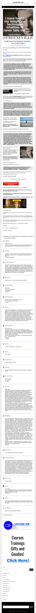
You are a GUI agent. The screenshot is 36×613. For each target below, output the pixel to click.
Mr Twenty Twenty (22, 45)
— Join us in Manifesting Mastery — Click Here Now (11, 184)
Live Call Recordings (6, 583)
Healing (4, 577)
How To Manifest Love (6, 579)
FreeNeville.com (18, 2)
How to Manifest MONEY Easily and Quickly (9, 581)
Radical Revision (17, 96)
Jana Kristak (7, 449)
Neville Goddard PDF (6, 591)
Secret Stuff (4, 593)
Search (4, 567)
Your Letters (4, 599)
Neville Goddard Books (6, 587)
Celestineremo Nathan (8, 457)
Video (3, 597)
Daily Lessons (5, 575)
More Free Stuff (5, 585)
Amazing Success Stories (6, 573)
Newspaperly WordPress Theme (22, 611)
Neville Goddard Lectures (6, 589)
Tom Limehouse (7, 359)
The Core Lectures (5, 595)
